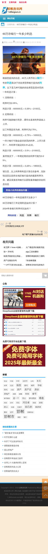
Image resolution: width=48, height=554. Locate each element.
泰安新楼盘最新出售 (12, 454)
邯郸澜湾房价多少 (11, 471)
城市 (32, 385)
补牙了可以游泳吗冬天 (13, 441)
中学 (17, 381)
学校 (40, 385)
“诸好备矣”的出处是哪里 (14, 432)
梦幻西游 (32, 398)
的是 (12, 407)
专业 (5, 381)
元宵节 (25, 381)
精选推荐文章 (9, 491)
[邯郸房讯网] (24, 9)
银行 (39, 78)
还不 (11, 412)
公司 (32, 381)
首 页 (4, 2)
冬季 (5, 385)
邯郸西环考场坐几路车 (13, 458)
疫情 (41, 402)
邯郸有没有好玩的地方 (35, 264)
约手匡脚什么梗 (10, 437)
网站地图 (18, 491)
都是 (19, 417)
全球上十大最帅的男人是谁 (15, 462)
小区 (12, 389)
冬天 (39, 380)
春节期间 (7, 398)
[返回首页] (45, 482)
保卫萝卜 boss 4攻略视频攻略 (14, 247)
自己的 (28, 406)
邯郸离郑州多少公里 (12, 466)
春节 (34, 393)
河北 (17, 402)
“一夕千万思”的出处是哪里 (14, 264)
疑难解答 (25, 491)
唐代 (26, 385)
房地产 (7, 393)
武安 (5, 403)
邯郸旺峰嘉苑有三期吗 (35, 256)
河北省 (26, 402)
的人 (6, 406)
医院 (19, 385)
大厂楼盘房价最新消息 (35, 247)
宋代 (5, 389)
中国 (11, 381)
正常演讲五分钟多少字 (14, 226)
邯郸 (20, 411)
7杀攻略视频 (31, 260)
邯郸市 (9, 416)
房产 (19, 389)
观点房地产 (8, 449)
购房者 (38, 406)
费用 (5, 412)
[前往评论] (45, 488)
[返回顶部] (45, 495)
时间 (27, 393)
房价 (37, 389)
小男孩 (24, 503)
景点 (24, 398)
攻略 (20, 394)
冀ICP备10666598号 (36, 491)
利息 (9, 82)
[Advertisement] (24, 530)
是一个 (16, 397)
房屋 (14, 394)
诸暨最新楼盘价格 (11, 445)
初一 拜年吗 (8, 251)
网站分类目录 (41, 487)
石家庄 (19, 407)
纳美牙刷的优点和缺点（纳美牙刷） (14, 256)
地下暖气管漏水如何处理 (32, 234)
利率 (29, 215)
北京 (11, 385)
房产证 (28, 389)
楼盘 (41, 398)
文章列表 (12, 2)
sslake (10, 42)
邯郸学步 (30, 412)
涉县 (34, 403)
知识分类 (23, 2)
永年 (11, 403)
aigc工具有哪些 (32, 251)
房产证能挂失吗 (10, 260)
